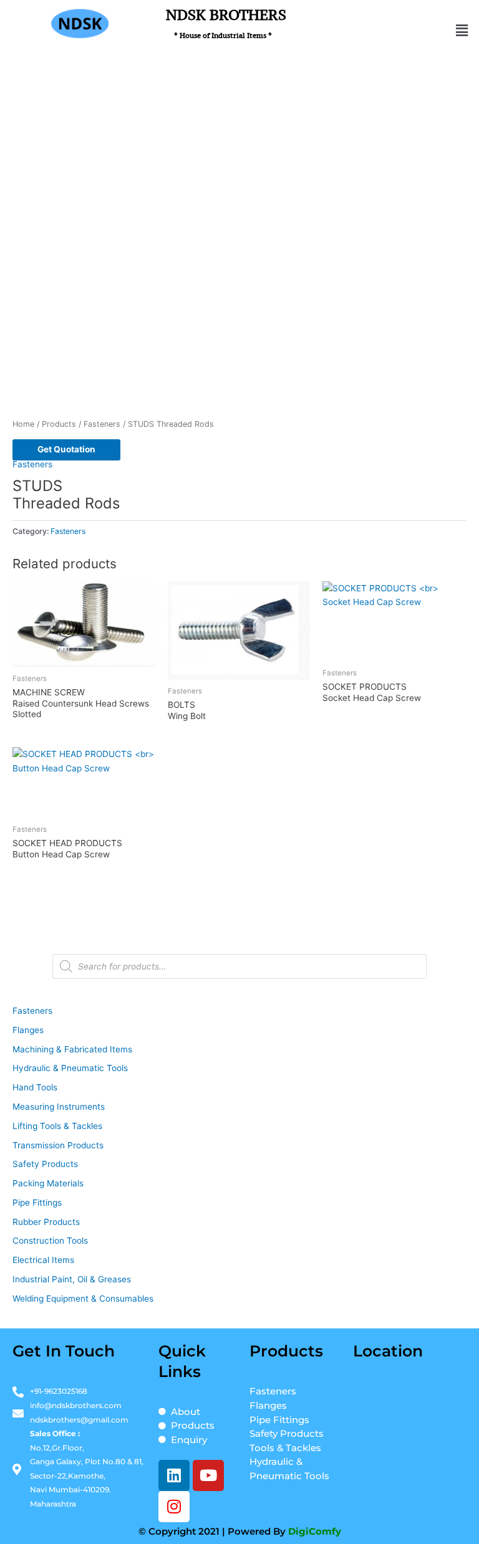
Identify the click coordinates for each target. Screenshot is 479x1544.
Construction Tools (50, 1241)
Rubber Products (46, 1222)
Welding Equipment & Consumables (82, 1298)
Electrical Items (43, 1260)
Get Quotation (66, 449)
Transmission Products (58, 1145)
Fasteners (102, 424)
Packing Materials (48, 1183)
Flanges (28, 1030)
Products (59, 424)
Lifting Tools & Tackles (57, 1126)
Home (23, 424)
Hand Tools (34, 1087)
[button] (462, 30)
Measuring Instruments (58, 1107)
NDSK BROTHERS (226, 23)
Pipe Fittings (37, 1203)
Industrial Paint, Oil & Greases (71, 1279)
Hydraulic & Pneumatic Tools (70, 1068)
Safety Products (45, 1164)
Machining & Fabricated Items (72, 1049)
